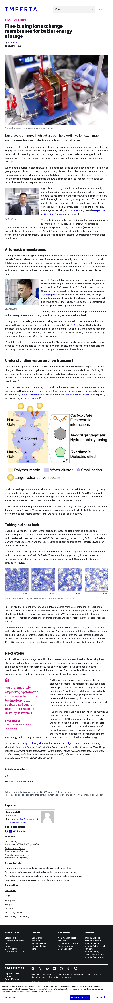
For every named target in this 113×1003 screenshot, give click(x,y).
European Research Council (20, 781)
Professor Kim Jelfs (31, 398)
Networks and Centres (69, 943)
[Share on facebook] (6, 831)
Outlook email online (14, 951)
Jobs (7, 946)
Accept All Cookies (79, 997)
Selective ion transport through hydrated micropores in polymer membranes (46, 743)
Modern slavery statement (71, 974)
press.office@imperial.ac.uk (25, 819)
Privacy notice (94, 974)
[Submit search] (92, 9)
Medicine (35, 940)
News (8, 20)
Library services (12, 948)
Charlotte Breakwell (31, 394)
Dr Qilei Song (77, 210)
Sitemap (35, 974)
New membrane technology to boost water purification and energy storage (40, 872)
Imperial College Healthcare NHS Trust (95, 953)
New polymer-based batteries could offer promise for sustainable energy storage (43, 876)
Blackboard (10, 938)
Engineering (20, 20)
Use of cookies (38, 977)
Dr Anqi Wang (78, 325)
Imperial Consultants (95, 957)
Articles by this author (16, 822)
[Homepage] (28, 9)
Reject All (100, 997)
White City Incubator (15, 912)
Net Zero (9, 908)
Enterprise (10, 900)
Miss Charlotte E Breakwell (18, 855)
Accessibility (49, 974)
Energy (8, 904)
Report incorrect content (61, 977)
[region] (56, 992)
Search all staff (65, 948)
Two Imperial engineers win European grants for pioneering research (37, 880)
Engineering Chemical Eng (17, 916)
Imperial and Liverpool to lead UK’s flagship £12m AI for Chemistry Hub (38, 868)
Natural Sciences (39, 943)
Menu (101, 9)
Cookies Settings (11, 997)
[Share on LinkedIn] (10, 831)
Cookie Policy (44, 992)
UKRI (7, 775)
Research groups (66, 946)
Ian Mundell (13, 42)
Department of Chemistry (78, 394)
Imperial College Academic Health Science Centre (93, 941)
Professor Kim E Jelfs (15, 848)
